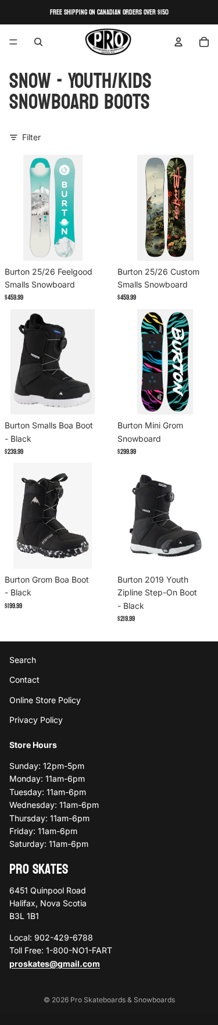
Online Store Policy (45, 700)
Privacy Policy (36, 720)
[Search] (38, 42)
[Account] (178, 42)
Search (22, 660)
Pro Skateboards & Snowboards (122, 999)
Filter (31, 137)
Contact (24, 680)
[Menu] (13, 42)
